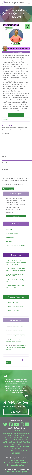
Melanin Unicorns (10, 241)
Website (5, 169)
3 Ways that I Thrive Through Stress (15, 245)
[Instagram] (22, 425)
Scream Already (10, 237)
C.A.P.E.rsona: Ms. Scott (12, 302)
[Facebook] (11, 425)
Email (4, 163)
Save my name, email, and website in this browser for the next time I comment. (15, 180)
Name (4, 156)
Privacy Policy (22, 472)
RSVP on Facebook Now (16, 115)
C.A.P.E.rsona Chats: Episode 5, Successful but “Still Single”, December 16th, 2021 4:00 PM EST (16, 262)
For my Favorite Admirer (12, 233)
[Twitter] (5, 425)
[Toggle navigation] (29, 2)
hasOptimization (12, 472)
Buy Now (16, 411)
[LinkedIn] (27, 425)
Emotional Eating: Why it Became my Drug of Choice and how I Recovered (16, 347)
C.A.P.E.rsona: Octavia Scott (13, 310)
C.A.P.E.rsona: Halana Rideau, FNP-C (15, 306)
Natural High (9, 229)
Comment (6, 133)
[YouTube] (17, 425)
